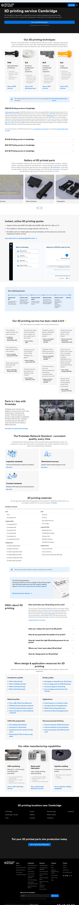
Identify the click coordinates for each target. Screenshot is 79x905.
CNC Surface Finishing (31, 876)
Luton (7, 818)
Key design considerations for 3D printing (57, 681)
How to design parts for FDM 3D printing (57, 684)
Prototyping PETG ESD (13, 539)
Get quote (71, 5)
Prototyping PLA (11, 536)
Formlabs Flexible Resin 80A (14, 557)
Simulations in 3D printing (17, 727)
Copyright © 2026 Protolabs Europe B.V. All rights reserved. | (21, 904)
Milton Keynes (51, 815)
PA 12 (8, 514)
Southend (71, 811)
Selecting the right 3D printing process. (59, 99)
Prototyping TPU (11, 530)
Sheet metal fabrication (35, 750)
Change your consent (33, 904)
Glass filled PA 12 (11, 517)
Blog (52, 880)
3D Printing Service (32, 865)
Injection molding (57, 750)
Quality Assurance (20, 870)
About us (18, 865)
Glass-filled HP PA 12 (47, 520)
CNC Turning (31, 874)
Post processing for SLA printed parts (56, 727)
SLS (24, 50)
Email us (65, 867)
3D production (55, 167)
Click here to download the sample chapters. (32, 586)
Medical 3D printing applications (55, 708)
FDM (6, 50)
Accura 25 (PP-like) (47, 548)
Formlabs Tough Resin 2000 (14, 551)
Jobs (52, 865)
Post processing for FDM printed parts (56, 725)
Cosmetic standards (10, 471)
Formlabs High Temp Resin (14, 560)
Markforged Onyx (47, 530)
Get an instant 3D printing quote (39, 844)
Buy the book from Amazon (21, 593)
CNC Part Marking (32, 880)
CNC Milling (31, 871)
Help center (66, 870)
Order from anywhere (42, 886)
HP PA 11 (44, 517)
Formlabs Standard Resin (13, 546)
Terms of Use (54, 877)
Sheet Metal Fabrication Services (33, 883)
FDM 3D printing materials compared (21, 705)
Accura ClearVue (46, 551)
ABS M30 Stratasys (47, 539)
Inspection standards (10, 449)
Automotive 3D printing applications (56, 711)
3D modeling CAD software (18, 725)
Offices (64, 865)
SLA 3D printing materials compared (21, 708)
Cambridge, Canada (11, 815)
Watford (32, 815)
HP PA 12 (44, 514)
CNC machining (10, 750)
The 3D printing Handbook (43, 868)
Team (52, 867)
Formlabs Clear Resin (12, 548)
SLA (59, 50)
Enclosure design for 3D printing (54, 686)
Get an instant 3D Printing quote (39, 22)
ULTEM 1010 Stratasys (48, 542)
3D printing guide (44, 871)
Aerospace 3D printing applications (55, 705)
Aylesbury (50, 818)
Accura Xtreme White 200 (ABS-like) (52, 554)
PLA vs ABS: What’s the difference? (20, 703)
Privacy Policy (54, 875)
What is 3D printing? (16, 681)
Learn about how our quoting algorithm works (20, 238)
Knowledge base (44, 865)
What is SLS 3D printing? (17, 689)
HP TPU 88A (45, 523)
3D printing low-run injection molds (56, 703)
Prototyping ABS (11, 533)
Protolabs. (54, 503)
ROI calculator (43, 889)
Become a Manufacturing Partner (54, 871)
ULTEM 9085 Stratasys (48, 533)
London (32, 811)
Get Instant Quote (67, 872)
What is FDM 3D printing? (17, 684)
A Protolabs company (21, 874)
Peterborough (51, 811)
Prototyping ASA (11, 527)
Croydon (32, 818)
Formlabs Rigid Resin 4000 (14, 554)
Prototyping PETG (12, 524)
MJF (41, 50)
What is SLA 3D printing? (17, 686)
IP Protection (19, 872)
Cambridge (8, 811)
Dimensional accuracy (46, 449)
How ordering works (21, 867)
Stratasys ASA (46, 536)
